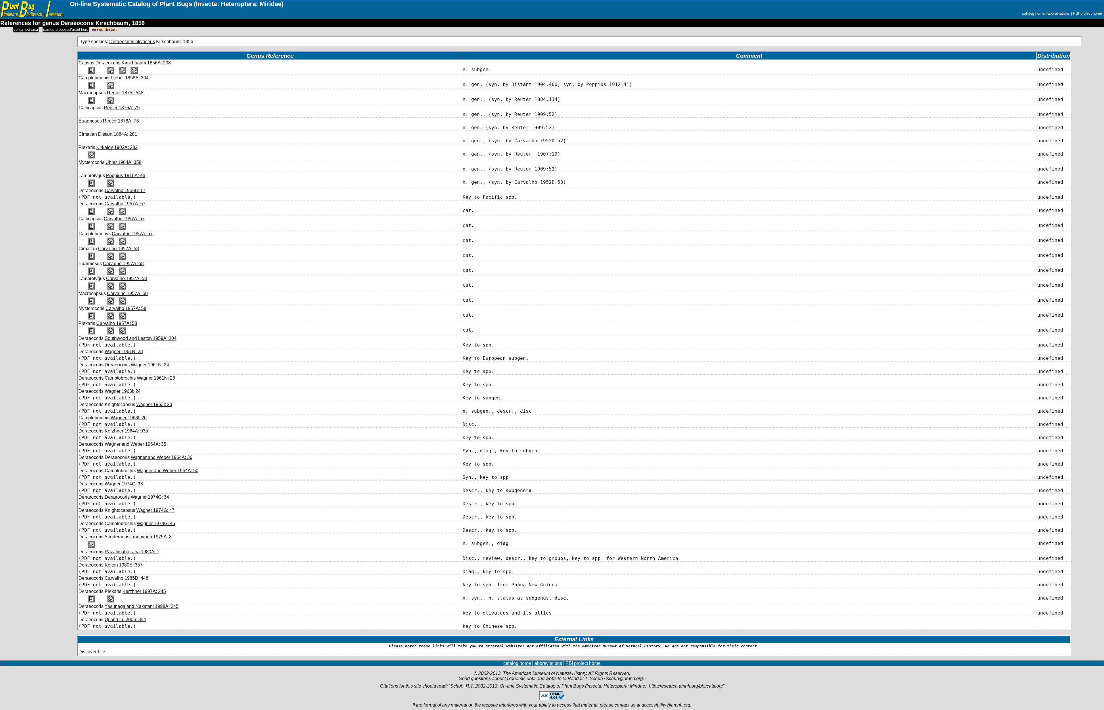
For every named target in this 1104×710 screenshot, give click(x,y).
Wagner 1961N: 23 (124, 351)
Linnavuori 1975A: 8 (151, 536)
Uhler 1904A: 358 (123, 162)
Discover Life (91, 651)
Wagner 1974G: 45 (156, 523)
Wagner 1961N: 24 (150, 364)
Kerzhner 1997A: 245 (144, 591)
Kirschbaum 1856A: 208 (146, 62)
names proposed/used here (65, 29)
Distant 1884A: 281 (117, 134)
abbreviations (1059, 13)
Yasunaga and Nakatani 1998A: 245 (142, 606)
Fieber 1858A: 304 (130, 77)
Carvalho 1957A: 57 (125, 203)
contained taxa (26, 29)
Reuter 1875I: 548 (125, 92)
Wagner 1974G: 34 (150, 497)
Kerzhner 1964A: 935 (126, 430)
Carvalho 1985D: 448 (126, 578)
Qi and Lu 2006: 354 (125, 619)
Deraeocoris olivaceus (132, 41)
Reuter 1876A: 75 (122, 107)
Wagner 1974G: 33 (124, 483)
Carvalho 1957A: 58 (118, 248)
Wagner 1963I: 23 (154, 404)
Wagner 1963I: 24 (123, 391)
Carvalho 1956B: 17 (125, 190)
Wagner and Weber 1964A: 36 (161, 457)
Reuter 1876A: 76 (121, 120)
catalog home (1033, 13)
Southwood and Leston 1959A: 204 (141, 338)
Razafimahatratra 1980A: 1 (132, 551)
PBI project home (1087, 13)
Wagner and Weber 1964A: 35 (135, 444)
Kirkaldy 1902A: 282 (117, 147)
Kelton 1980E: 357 (124, 564)
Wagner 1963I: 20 (129, 417)
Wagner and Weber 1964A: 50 (167, 470)
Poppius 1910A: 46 (125, 175)
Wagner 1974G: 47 (155, 510)
